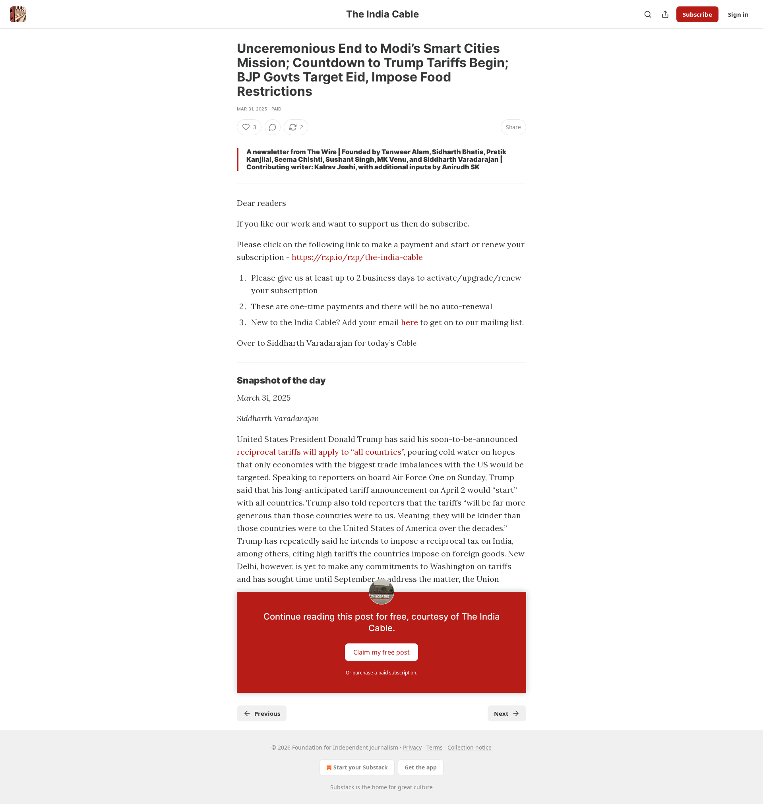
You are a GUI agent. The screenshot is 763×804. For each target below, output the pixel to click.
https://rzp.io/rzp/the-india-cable (357, 257)
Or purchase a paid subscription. (381, 672)
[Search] (648, 14)
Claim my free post (381, 652)
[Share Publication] (665, 14)
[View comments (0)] (273, 127)
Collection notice (469, 747)
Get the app (421, 767)
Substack (342, 787)
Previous (267, 713)
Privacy (412, 747)
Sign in (738, 14)
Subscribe (697, 14)
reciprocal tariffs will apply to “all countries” (320, 452)
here (409, 322)
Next (501, 713)
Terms (434, 747)
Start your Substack (360, 767)
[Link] (225, 380)
